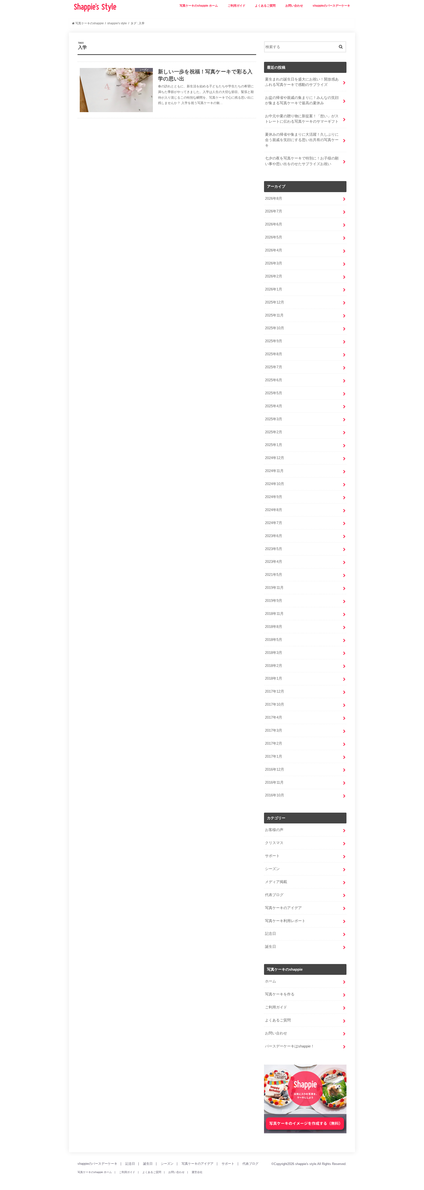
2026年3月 (273, 263)
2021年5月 (273, 575)
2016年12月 (274, 769)
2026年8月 (273, 198)
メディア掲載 (276, 882)
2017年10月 (274, 704)
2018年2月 (273, 666)
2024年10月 (274, 484)
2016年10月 (274, 795)
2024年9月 (273, 497)
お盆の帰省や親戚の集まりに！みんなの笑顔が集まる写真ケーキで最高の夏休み (302, 100)
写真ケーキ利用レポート (285, 921)
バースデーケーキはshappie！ (289, 1046)
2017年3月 (273, 730)
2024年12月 (274, 458)
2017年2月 (273, 743)
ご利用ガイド (236, 5)
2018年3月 (273, 653)
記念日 (270, 934)
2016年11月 (274, 782)
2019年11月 (274, 588)
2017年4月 (273, 717)
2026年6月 (273, 224)
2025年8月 (273, 354)
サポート (272, 856)
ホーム (270, 981)
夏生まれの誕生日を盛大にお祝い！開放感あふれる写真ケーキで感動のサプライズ (302, 82)
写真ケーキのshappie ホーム (199, 5)
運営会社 (197, 1172)
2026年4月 (273, 250)
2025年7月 (273, 367)
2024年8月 (273, 510)
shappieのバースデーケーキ (331, 5)
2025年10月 (274, 328)
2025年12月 (274, 302)
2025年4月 (273, 406)
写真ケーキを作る (279, 994)
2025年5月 (273, 393)
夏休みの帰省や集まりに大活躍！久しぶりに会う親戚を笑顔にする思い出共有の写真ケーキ (302, 139)
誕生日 (270, 947)
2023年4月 (273, 562)
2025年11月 (274, 315)
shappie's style (305, 1164)
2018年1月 (273, 678)
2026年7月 (273, 211)
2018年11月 (274, 614)
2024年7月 (273, 523)
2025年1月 (273, 445)
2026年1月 (273, 289)
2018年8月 (273, 627)
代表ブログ (274, 895)
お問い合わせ (294, 5)
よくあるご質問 (265, 5)
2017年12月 (274, 691)
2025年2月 (273, 432)
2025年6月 (273, 380)
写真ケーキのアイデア (283, 908)
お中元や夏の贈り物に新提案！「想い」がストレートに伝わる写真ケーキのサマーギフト (302, 118)
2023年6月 (273, 536)
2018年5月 (273, 640)
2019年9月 (273, 601)
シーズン (272, 869)
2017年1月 (273, 756)
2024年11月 (274, 471)
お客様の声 (274, 830)
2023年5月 (273, 549)
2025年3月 (273, 419)
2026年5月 (273, 237)
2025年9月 (273, 341)
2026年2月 (273, 276)
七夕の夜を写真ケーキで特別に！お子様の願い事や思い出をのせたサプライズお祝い (302, 161)
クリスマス (274, 843)
